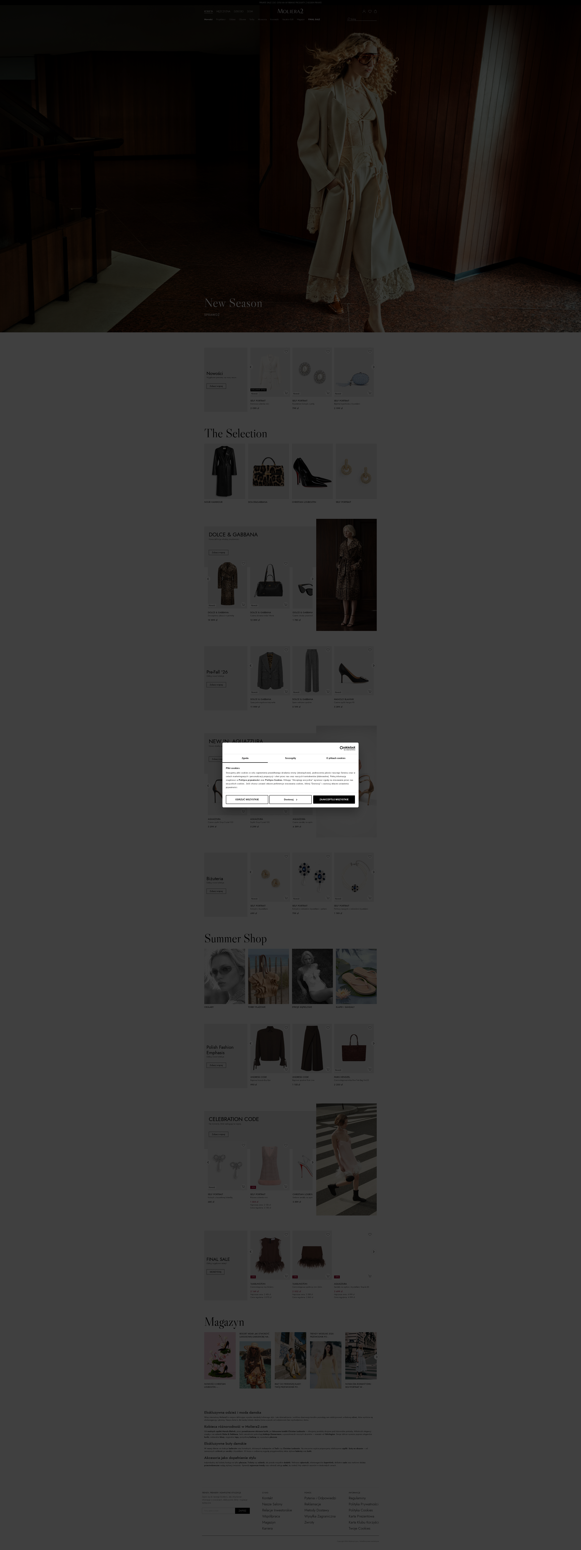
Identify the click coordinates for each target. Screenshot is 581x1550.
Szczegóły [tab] (290, 758)
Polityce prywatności (249, 780)
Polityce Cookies (273, 780)
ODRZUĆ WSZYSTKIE (247, 799)
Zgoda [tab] (245, 758)
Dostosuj (289, 799)
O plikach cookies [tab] (335, 758)
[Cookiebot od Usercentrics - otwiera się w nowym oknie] (342, 748)
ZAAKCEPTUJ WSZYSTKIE (334, 799)
